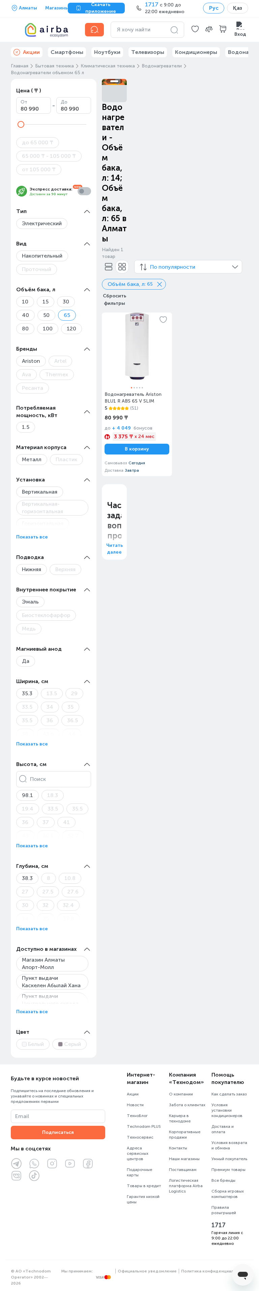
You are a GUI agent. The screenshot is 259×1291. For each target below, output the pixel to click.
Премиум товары (228, 1169)
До (64, 102)
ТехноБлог (137, 1115)
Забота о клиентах (187, 1105)
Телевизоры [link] (147, 52)
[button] (195, 29)
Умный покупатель (229, 1158)
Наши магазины (184, 1158)
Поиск (38, 779)
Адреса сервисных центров (137, 1153)
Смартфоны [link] (67, 52)
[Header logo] (44, 29)
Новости (135, 1105)
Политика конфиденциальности (214, 1271)
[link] (137, 394)
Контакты (178, 1148)
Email (22, 1116)
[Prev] (111, 82)
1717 (218, 1225)
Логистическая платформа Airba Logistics (186, 1186)
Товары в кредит (144, 1185)
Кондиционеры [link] (196, 52)
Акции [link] (31, 52)
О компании (181, 1094)
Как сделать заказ (229, 1094)
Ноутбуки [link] (107, 52)
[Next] (117, 82)
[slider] (21, 124)
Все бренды (223, 1180)
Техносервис (140, 1137)
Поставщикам (183, 1169)
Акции (133, 1094)
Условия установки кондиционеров (226, 1110)
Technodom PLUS (144, 1126)
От (24, 102)
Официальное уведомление (147, 1271)
